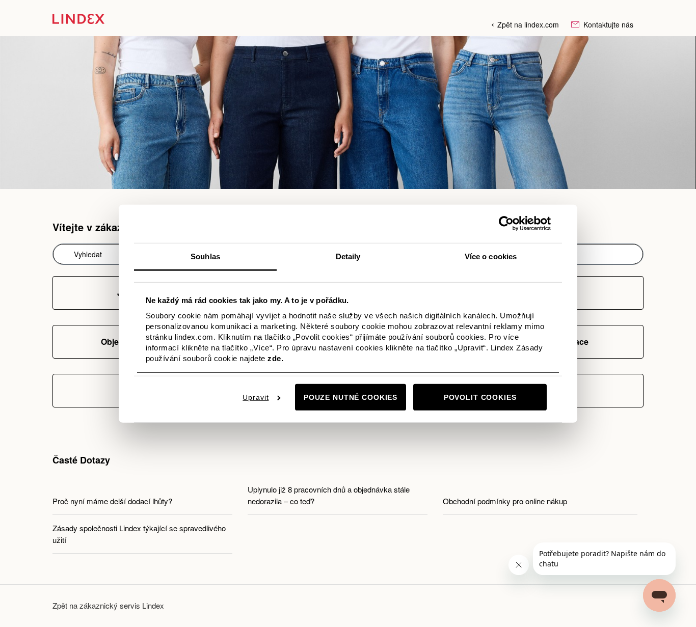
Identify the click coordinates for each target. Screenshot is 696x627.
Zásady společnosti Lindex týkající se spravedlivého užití (139, 534)
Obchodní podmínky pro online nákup (505, 501)
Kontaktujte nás (607, 24)
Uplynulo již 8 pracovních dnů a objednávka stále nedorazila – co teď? (329, 495)
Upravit (256, 397)
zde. (275, 358)
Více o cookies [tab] (491, 256)
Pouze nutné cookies (350, 397)
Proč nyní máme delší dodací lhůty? (112, 501)
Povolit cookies (480, 397)
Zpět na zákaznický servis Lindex (108, 605)
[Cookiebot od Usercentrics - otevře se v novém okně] (506, 223)
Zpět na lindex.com (528, 24)
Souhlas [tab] (205, 256)
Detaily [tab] (348, 256)
